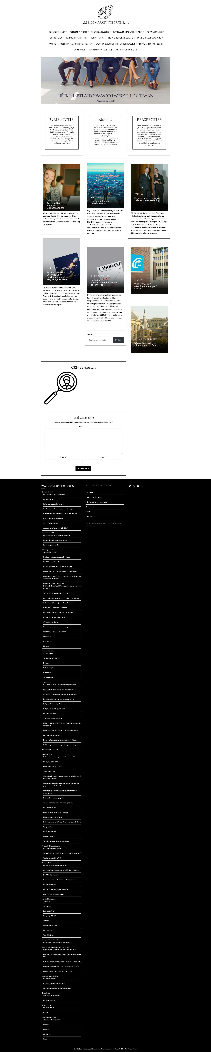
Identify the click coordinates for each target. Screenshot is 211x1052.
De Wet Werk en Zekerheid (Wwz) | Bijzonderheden (61, 870)
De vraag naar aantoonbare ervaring (55, 627)
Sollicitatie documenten (51, 995)
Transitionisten (48, 935)
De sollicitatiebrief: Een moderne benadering (58, 699)
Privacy (45, 1039)
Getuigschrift (48, 641)
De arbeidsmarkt (56, 32)
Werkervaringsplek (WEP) (52, 858)
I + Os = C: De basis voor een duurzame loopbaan (60, 694)
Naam (63, 457)
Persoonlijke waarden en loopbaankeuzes (57, 988)
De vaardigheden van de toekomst (55, 540)
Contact (108, 50)
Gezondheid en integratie (120, 38)
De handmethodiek (49, 807)
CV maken (89, 492)
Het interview (97, 38)
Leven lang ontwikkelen (51, 545)
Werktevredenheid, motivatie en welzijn (115, 44)
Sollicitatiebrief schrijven (94, 497)
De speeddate (48, 827)
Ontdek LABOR (48, 1007)
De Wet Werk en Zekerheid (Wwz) (55, 865)
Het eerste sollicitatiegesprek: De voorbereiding (59, 757)
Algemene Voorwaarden (51, 1020)
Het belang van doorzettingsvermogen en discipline (61, 745)
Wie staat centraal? (50, 552)
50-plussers (47, 906)
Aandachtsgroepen (58, 44)
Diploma (46, 646)
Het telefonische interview (52, 817)
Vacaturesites (48, 653)
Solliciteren (56, 38)
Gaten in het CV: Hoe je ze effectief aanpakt (58, 603)
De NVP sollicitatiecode (51, 562)
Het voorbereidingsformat (52, 766)
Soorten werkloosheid (50, 523)
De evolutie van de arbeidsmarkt (54, 494)
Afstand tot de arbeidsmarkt (53, 518)
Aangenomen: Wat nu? (82, 44)
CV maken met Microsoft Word (54, 617)
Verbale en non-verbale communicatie (56, 841)
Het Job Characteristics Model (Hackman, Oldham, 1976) (62, 962)
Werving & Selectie (100, 32)
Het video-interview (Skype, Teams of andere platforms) (62, 822)
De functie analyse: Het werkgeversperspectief (59, 689)
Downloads (79, 50)
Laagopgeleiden (48, 911)
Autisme (46, 921)
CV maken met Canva (50, 622)
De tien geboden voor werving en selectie (57, 567)
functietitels (106, 225)
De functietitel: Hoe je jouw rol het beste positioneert (61, 598)
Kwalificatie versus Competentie (54, 632)
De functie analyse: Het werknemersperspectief (59, 685)
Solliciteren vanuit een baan (52, 718)
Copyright (46, 1029)
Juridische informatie (126, 50)
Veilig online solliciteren (51, 658)
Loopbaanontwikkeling (150, 44)
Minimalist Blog (119, 1049)
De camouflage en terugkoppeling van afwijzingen (60, 740)
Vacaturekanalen (154, 32)
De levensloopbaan (49, 978)
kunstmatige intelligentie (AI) (109, 210)
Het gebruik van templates (52, 704)
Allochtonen (47, 930)
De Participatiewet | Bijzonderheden (55, 889)
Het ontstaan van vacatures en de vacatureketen (60, 514)
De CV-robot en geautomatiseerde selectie (58, 612)
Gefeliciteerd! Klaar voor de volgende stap (57, 942)
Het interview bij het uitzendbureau (55, 812)
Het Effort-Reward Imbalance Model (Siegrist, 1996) (61, 966)
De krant (46, 663)
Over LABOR (94, 50)
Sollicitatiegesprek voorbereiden (97, 502)
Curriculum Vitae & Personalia (127, 32)
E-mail (103, 457)
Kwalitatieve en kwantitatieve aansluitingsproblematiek (62, 509)
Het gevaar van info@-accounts (54, 709)
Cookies (46, 1024)
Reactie (83, 426)
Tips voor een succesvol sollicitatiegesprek (58, 803)
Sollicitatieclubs (48, 668)
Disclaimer (46, 1034)
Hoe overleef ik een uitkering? (53, 894)
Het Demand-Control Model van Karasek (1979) (59, 950)
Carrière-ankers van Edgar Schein (54, 983)
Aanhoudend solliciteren (51, 735)
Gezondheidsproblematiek (52, 848)
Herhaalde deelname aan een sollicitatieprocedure (60, 730)
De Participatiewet (49, 884)
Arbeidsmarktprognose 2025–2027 (55, 528)
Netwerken (47, 673)
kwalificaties (95, 225)
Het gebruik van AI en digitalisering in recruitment (60, 571)
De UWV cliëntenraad (50, 875)
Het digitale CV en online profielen (55, 608)
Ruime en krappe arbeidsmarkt (53, 504)
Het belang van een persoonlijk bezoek (56, 557)
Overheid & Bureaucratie (149, 38)
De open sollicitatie (49, 713)
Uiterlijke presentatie (50, 762)
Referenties (47, 636)
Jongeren (46, 901)
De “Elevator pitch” (49, 831)
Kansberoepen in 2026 (76, 38)
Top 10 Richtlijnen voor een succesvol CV (57, 593)
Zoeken (90, 334)
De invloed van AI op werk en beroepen (56, 535)
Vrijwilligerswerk (49, 677)
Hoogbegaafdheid (49, 916)
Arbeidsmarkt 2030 (78, 32)
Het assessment (49, 836)
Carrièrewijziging (49, 1000)
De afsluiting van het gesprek (53, 798)
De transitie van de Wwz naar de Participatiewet (59, 880)
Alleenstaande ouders (50, 925)
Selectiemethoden (49, 771)
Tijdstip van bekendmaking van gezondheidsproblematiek (63, 853)
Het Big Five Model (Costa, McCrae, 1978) (57, 971)
